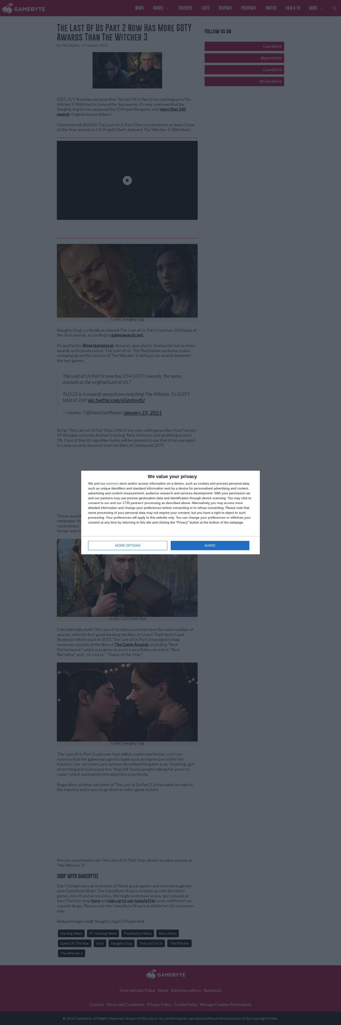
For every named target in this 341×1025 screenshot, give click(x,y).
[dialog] (170, 512)
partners (112, 483)
